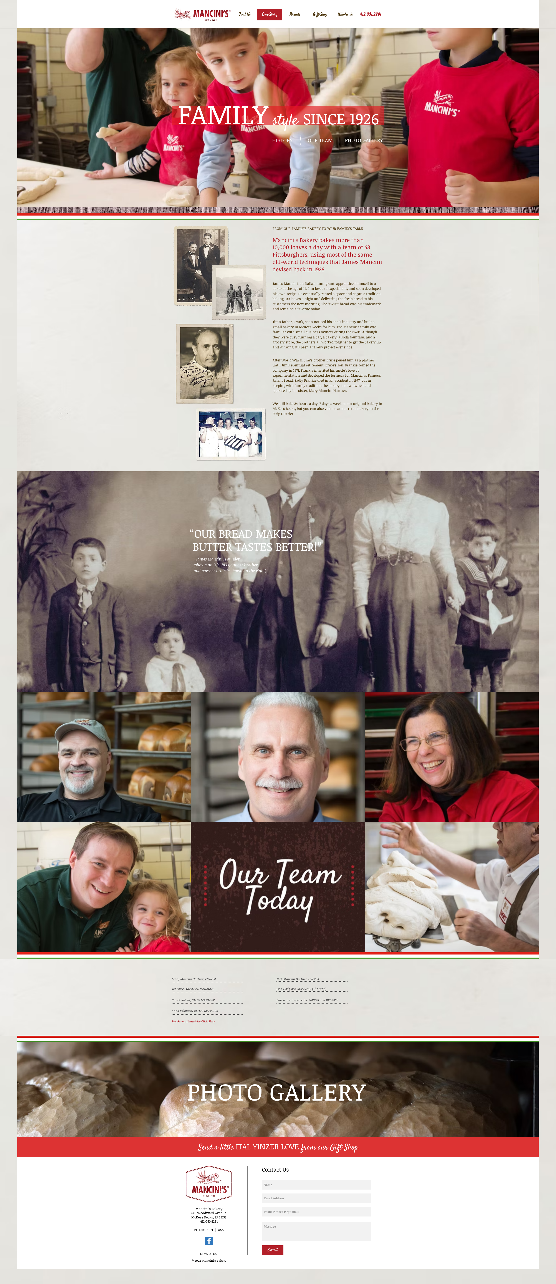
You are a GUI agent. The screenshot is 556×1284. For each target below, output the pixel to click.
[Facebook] (209, 1241)
